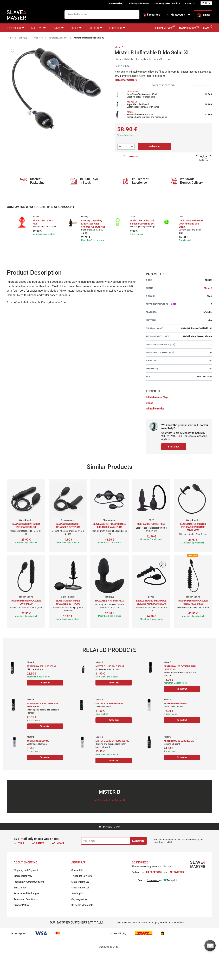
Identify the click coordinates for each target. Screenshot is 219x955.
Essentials (115, 27)
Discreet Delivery (116, 3)
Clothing (94, 27)
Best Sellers (14, 27)
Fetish (74, 27)
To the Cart (45, 683)
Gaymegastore (79, 899)
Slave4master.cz (80, 881)
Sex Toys (36, 27)
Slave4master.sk (80, 887)
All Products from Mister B (109, 800)
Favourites (152, 14)
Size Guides (20, 887)
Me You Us (132, 101)
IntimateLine (133, 91)
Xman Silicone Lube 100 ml (140, 114)
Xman (130, 112)
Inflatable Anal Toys (58, 38)
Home (9, 38)
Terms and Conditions (25, 899)
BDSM (56, 27)
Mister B (119, 47)
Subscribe (138, 840)
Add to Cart (155, 146)
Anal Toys (38, 38)
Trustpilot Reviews (81, 876)
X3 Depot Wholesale (82, 905)
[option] (36, 225)
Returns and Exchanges (26, 893)
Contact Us (190, 3)
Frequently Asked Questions (167, 3)
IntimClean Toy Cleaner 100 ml (142, 94)
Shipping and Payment (139, 3)
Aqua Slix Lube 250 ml (138, 104)
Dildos (149, 403)
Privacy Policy (21, 905)
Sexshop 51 (77, 893)
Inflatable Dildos (155, 408)
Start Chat (173, 446)
